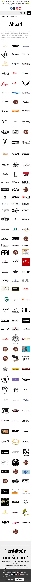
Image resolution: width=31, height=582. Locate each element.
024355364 (7, 1)
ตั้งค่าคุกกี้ (10, 579)
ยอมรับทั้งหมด (19, 579)
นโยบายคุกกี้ (12, 576)
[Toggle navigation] (29, 13)
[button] (20, 13)
